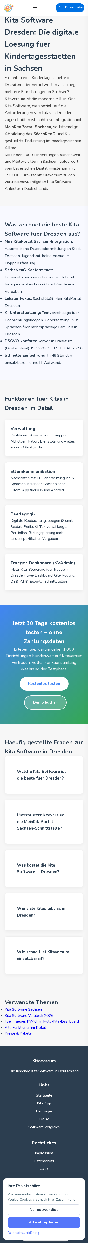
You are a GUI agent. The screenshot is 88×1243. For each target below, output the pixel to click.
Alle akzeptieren (44, 1222)
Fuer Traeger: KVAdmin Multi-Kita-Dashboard (42, 1021)
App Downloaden (71, 7)
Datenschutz (44, 1161)
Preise (44, 1119)
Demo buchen (45, 702)
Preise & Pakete (18, 1033)
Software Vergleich (44, 1127)
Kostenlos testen (44, 683)
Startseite (44, 1095)
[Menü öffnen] (34, 8)
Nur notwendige (44, 1209)
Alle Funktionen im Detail (25, 1027)
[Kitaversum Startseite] (9, 7)
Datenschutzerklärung (23, 1233)
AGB (44, 1169)
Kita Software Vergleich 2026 (29, 1015)
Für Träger (44, 1111)
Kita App (44, 1103)
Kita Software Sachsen (23, 1009)
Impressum (44, 1153)
